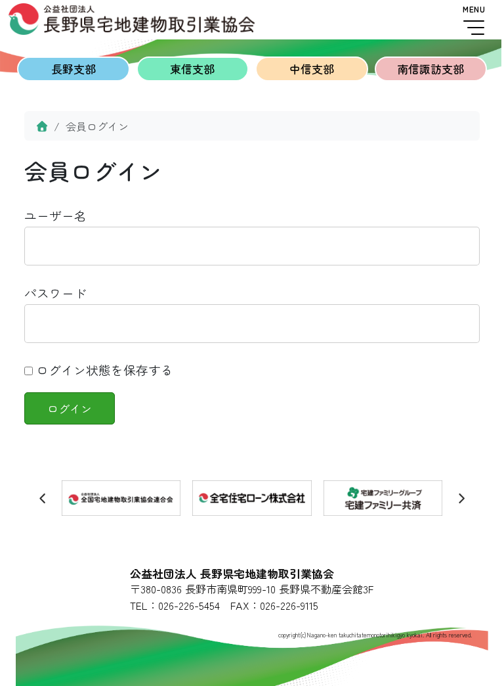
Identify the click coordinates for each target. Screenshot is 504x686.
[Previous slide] (43, 498)
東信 (192, 68)
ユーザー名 (55, 215)
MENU (474, 9)
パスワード (55, 293)
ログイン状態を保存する (103, 369)
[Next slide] (461, 498)
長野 (73, 68)
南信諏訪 (430, 68)
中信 (311, 68)
